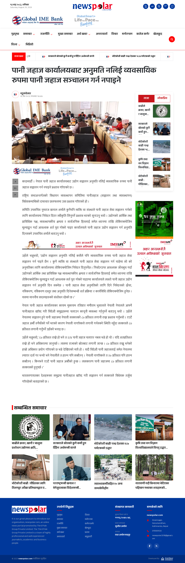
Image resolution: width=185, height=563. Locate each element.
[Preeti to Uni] (172, 6)
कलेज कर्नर (89, 524)
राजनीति (60, 524)
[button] (29, 34)
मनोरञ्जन (88, 519)
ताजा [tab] (146, 98)
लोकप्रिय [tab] (162, 98)
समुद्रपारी (88, 537)
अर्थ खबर (60, 532)
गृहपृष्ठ (59, 515)
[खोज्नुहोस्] (172, 39)
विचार (87, 515)
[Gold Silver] (152, 6)
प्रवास (87, 532)
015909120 (157, 531)
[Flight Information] (165, 6)
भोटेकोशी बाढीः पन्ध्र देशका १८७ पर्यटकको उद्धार (114, 57)
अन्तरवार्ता (61, 537)
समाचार (60, 519)
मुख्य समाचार (62, 528)
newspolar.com (25, 559)
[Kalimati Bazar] (159, 6)
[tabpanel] (154, 146)
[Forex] (145, 6)
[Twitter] (156, 546)
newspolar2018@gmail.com (162, 537)
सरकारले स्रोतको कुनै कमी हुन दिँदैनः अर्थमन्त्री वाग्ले (51, 57)
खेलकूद (88, 528)
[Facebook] (149, 546)
